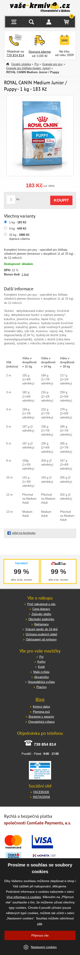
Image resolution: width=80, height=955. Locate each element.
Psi (36, 64)
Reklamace (41, 624)
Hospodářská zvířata (41, 682)
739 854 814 (15, 55)
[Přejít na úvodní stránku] (40, 7)
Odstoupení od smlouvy (41, 639)
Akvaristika (41, 677)
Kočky (41, 661)
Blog (40, 699)
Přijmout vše (40, 935)
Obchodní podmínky (41, 619)
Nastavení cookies (44, 947)
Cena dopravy (41, 609)
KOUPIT (61, 200)
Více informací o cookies (23, 897)
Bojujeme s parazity (41, 716)
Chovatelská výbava (41, 721)
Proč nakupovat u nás (41, 604)
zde (39, 923)
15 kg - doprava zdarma (19, 236)
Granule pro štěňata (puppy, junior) (28, 68)
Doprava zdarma (40, 52)
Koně (41, 666)
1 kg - (17, 222)
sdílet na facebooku (24, 533)
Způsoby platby (41, 614)
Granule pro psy (52, 64)
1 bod (25, 274)
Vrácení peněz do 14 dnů (41, 629)
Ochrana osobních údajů (41, 634)
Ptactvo (41, 687)
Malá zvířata (41, 672)
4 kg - (17, 228)
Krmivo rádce (41, 706)
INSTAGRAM (41, 797)
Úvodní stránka (21, 64)
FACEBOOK (41, 792)
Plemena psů (41, 711)
